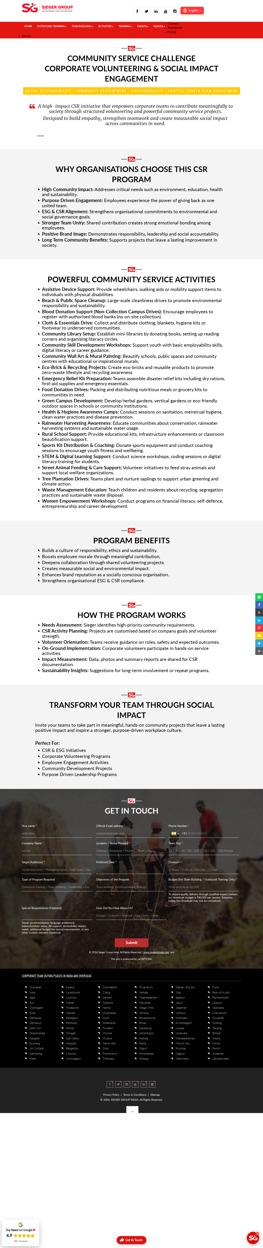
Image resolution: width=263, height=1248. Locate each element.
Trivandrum (146, 987)
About (25, 36)
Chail (32, 1013)
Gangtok (34, 1038)
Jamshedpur (146, 1033)
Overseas (35, 987)
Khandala (181, 1018)
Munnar (107, 1033)
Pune (215, 987)
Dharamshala (37, 1033)
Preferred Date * (106, 862)
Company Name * (33, 843)
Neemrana (182, 1058)
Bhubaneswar (147, 1018)
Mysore (107, 1038)
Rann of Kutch (221, 992)
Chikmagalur (73, 1058)
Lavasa (180, 1028)
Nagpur (180, 1053)
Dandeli (107, 997)
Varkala (143, 992)
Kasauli (70, 987)
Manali (70, 1002)
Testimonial (175, 27)
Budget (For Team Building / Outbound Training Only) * (202, 879)
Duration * (174, 862)
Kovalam (108, 1028)
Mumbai (181, 1048)
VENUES (158, 26)
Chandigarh (36, 1007)
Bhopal (216, 1033)
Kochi (106, 1018)
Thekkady (109, 1058)
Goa (178, 992)
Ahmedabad (146, 1053)
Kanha (216, 1043)
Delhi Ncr (35, 1028)
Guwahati (218, 1018)
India (32, 992)
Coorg (106, 992)
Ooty (106, 1048)
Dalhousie (35, 1018)
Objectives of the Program (112, 879)
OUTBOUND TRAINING (51, 26)
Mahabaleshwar (185, 1038)
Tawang (217, 1028)
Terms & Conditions (134, 1095)
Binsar (143, 1023)
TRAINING (124, 26)
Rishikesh (71, 1023)
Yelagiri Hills (146, 1007)
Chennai (71, 1053)
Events (142, 26)
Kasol (32, 1058)
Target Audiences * (33, 862)
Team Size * (175, 843)
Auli (31, 1002)
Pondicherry (110, 1053)
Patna (142, 1043)
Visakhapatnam (148, 997)
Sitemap (155, 1095)
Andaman (218, 1053)
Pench (216, 1048)
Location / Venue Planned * (113, 843)
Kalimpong (35, 1053)
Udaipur (217, 1002)
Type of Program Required (38, 879)
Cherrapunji (219, 1013)
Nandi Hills (109, 1043)
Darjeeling (145, 1028)
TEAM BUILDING (81, 26)
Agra (32, 997)
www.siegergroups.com (156, 952)
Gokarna (108, 1002)
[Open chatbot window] (253, 1238)
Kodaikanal (109, 1023)
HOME (28, 26)
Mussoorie (72, 1007)
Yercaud (144, 1013)
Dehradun (35, 1023)
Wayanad (145, 1002)
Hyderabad (109, 1013)
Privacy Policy (111, 1095)
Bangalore (72, 1048)
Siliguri (143, 1048)
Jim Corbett (36, 1048)
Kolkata (143, 1038)
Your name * (29, 826)
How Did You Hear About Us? (114, 908)
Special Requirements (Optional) (42, 908)
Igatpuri (180, 997)
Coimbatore (110, 987)
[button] (192, 10)
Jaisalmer (181, 1007)
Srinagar (71, 1033)
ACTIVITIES (104, 26)
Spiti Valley (72, 1038)
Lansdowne (73, 992)
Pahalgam (72, 1018)
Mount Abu (183, 1043)
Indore (216, 1038)
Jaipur (179, 1002)
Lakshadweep (220, 1058)
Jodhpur (181, 1013)
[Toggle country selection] (175, 833)
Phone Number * (178, 826)
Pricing (172, 32)
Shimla (70, 1028)
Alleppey (71, 1043)
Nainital (70, 1013)
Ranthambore (220, 997)
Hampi (107, 1007)
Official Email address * (110, 826)
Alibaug (143, 1058)
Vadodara (218, 1007)
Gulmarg (34, 1043)
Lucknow (71, 997)
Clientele (173, 23)
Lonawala (181, 1033)
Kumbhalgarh (184, 1023)
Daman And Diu (185, 987)
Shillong (217, 1023)
